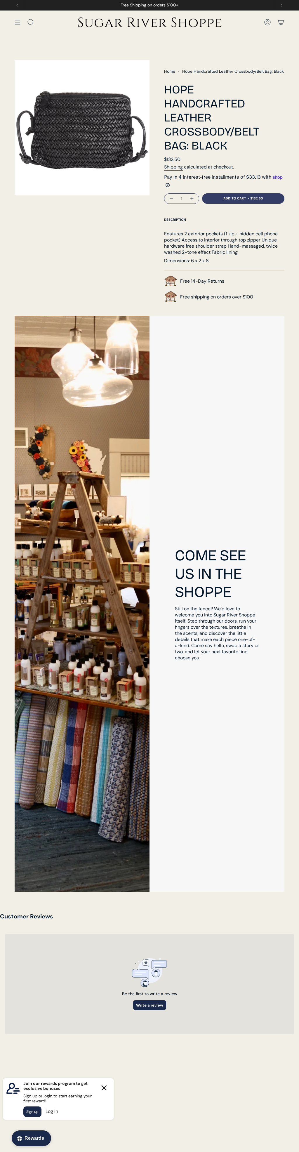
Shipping (173, 167)
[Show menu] (17, 22)
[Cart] (281, 22)
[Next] (281, 5)
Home (169, 71)
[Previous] (17, 5)
